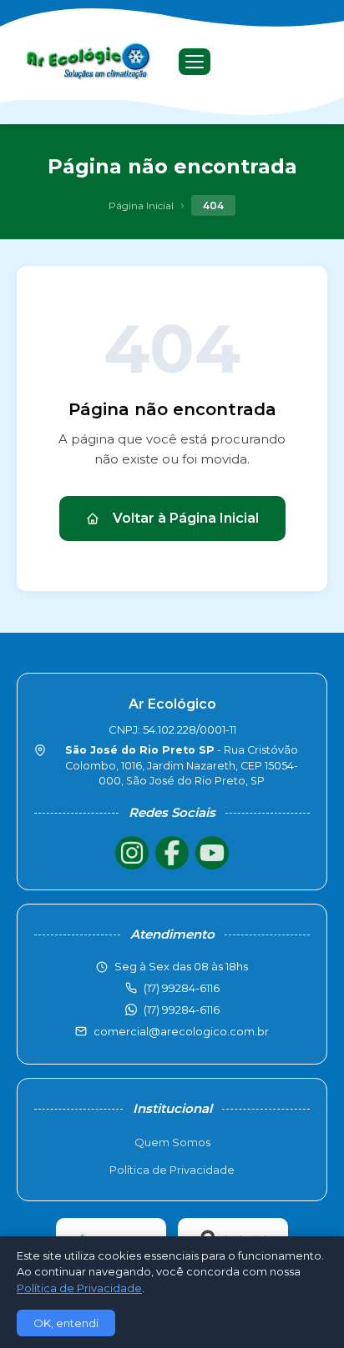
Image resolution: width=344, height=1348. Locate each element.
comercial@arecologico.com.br (181, 1031)
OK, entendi (66, 1323)
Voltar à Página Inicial (186, 518)
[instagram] (132, 852)
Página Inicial (141, 205)
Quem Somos (172, 1142)
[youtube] (212, 852)
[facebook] (172, 852)
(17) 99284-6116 (182, 1009)
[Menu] (194, 61)
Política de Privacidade (172, 1169)
